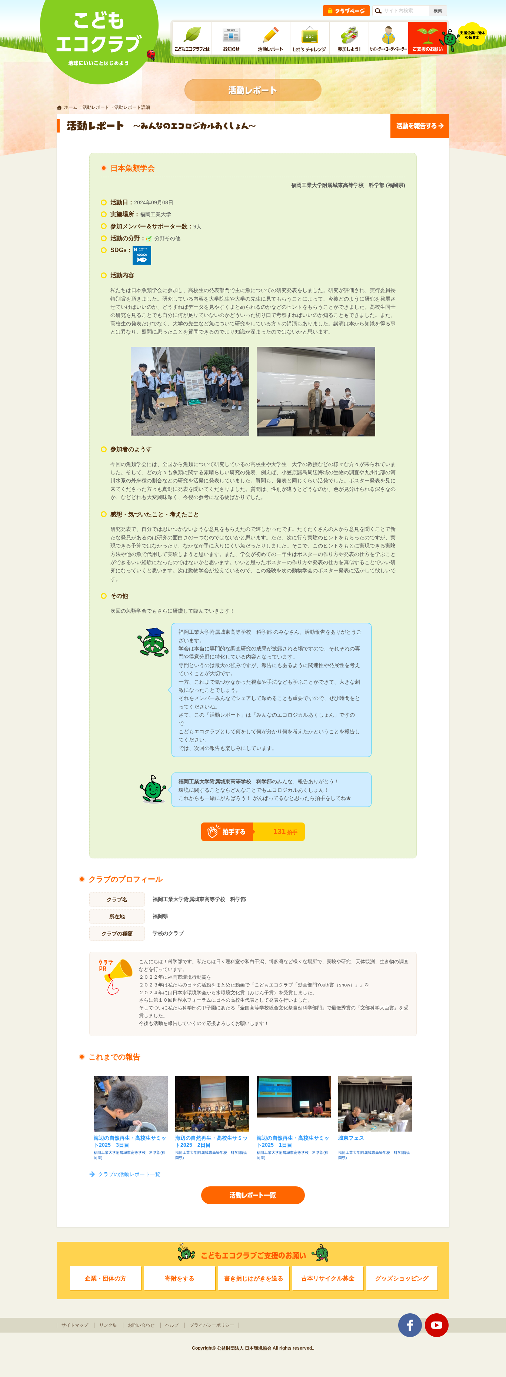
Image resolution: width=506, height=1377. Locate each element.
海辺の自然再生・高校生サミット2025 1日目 (293, 1141)
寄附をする (179, 1278)
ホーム (70, 107)
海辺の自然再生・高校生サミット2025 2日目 (211, 1141)
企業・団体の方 (105, 1278)
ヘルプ (172, 1325)
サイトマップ (74, 1325)
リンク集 (108, 1325)
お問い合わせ (141, 1325)
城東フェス (351, 1138)
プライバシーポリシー (212, 1325)
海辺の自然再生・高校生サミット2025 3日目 (130, 1141)
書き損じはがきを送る (253, 1278)
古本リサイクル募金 (327, 1278)
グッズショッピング (402, 1278)
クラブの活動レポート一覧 (129, 1174)
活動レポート (96, 107)
